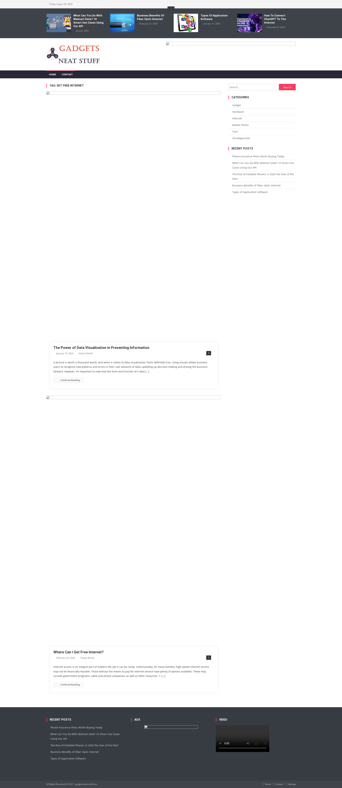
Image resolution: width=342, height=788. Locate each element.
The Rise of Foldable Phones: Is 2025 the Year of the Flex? (263, 176)
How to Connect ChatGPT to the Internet (275, 19)
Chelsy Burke (87, 657)
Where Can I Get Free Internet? (78, 652)
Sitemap (103, 4)
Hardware (238, 111)
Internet (237, 118)
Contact (90, 4)
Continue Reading (70, 380)
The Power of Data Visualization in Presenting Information (101, 347)
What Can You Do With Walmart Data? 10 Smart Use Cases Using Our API (88, 21)
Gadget (236, 105)
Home (79, 4)
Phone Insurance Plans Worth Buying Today (258, 156)
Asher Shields (86, 353)
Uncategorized (241, 138)
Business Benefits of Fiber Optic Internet (150, 17)
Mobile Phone (240, 125)
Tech (235, 131)
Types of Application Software (214, 17)
